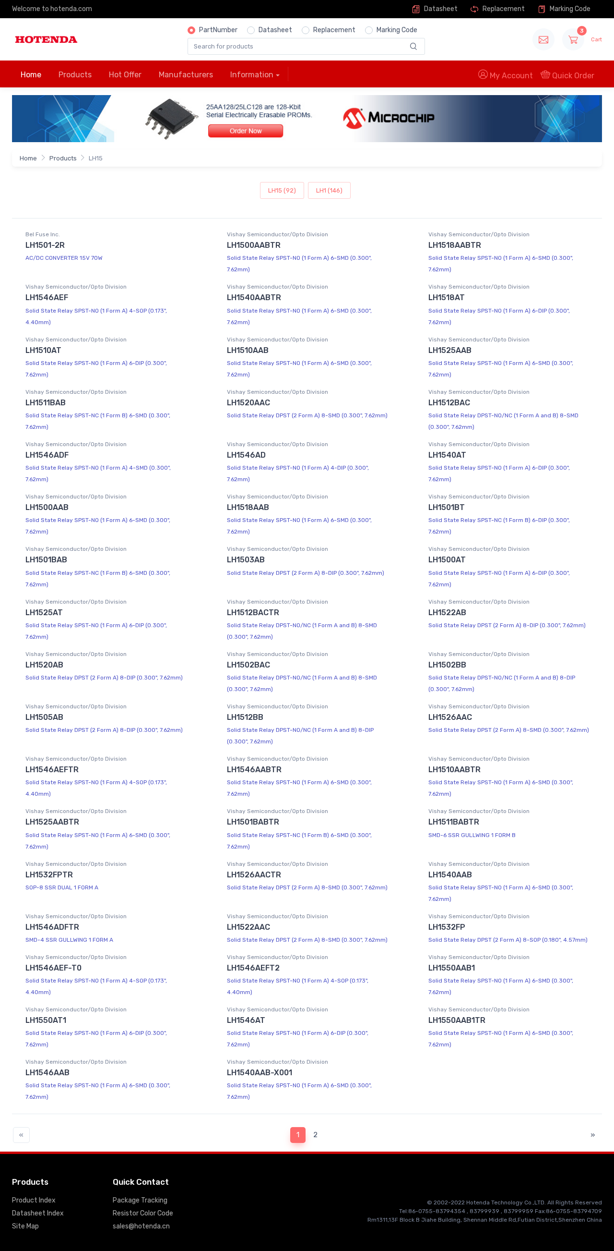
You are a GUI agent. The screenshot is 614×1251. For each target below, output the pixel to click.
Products (75, 74)
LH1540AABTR (254, 297)
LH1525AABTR (52, 821)
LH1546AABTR (254, 769)
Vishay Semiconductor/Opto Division (277, 234)
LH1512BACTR (253, 612)
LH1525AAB (450, 350)
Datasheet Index (38, 1213)
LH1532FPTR (49, 874)
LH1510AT (43, 350)
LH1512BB (245, 717)
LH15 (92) (282, 190)
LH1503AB (246, 559)
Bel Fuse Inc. (42, 234)
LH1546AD (246, 455)
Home (31, 74)
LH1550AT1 (45, 1020)
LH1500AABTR (254, 245)
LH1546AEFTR (52, 769)
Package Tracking (140, 1200)
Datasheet (440, 9)
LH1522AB (447, 612)
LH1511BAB (45, 402)
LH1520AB (44, 664)
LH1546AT (246, 1020)
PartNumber (218, 30)
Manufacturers (186, 74)
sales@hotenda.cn (141, 1226)
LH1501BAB (46, 559)
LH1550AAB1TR (456, 1020)
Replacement (503, 9)
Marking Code (569, 9)
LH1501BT (446, 507)
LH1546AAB (47, 1072)
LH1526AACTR (254, 874)
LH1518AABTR (454, 245)
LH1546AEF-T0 (53, 967)
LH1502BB (447, 664)
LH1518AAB (248, 507)
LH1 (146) (329, 190)
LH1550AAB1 (451, 967)
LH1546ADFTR (52, 927)
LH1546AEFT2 (253, 967)
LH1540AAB (450, 874)
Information (251, 74)
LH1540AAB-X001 (259, 1072)
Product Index (34, 1200)
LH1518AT (446, 297)
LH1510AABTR (454, 769)
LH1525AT (44, 612)
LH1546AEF (46, 297)
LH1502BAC (248, 664)
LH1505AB (44, 717)
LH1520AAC (248, 402)
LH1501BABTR (253, 821)
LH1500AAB (47, 507)
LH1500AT (447, 559)
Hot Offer (125, 74)
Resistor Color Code (143, 1213)
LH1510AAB (248, 350)
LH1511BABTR (453, 821)
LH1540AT (447, 455)
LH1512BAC (449, 402)
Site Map (25, 1226)
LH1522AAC (248, 927)
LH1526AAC (450, 717)
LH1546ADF (47, 455)
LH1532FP (446, 927)
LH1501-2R (45, 245)
